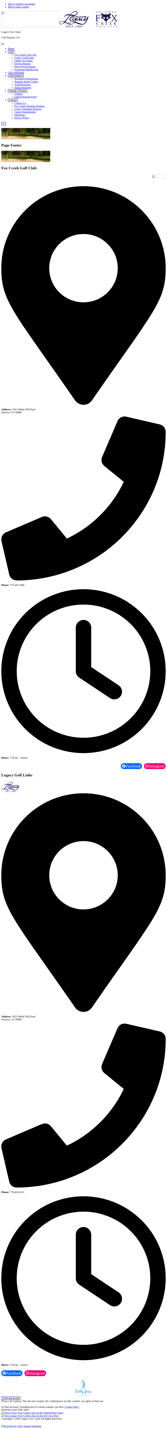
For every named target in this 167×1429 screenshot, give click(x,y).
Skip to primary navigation (21, 4)
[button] (11, 52)
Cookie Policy (72, 1407)
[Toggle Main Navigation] (3, 123)
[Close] (2, 43)
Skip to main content (18, 7)
